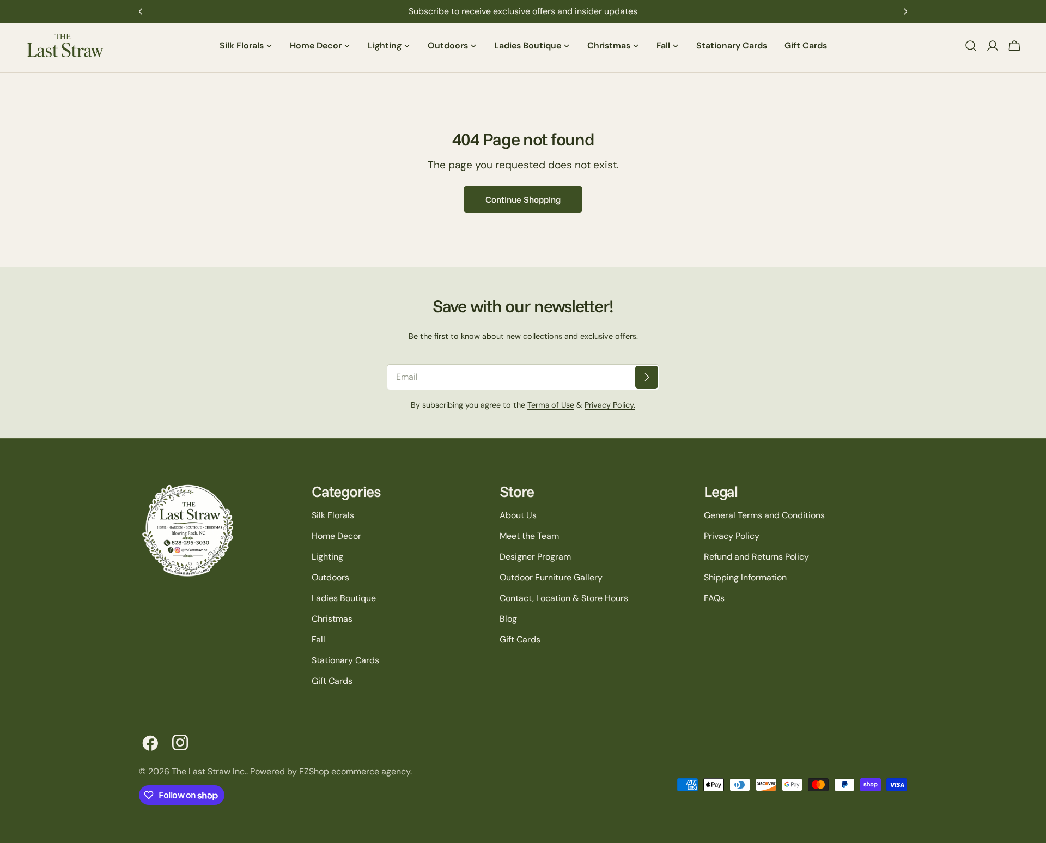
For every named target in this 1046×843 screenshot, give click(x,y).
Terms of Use (550, 405)
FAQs (714, 598)
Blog (508, 618)
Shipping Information (745, 577)
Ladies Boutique (344, 598)
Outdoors (330, 577)
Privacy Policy (731, 536)
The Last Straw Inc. (209, 771)
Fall (318, 639)
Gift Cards (332, 681)
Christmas (332, 618)
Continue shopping (523, 199)
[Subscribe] (646, 377)
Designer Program (535, 556)
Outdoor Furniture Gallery (551, 577)
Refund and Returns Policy (756, 556)
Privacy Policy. (610, 405)
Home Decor (336, 536)
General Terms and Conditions (764, 515)
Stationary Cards (345, 660)
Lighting (327, 556)
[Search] (971, 46)
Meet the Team (529, 536)
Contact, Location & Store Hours (564, 598)
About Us (518, 515)
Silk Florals (333, 515)
